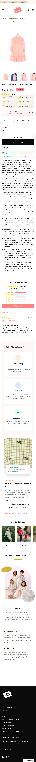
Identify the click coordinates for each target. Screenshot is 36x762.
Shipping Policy (7, 722)
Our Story (5, 704)
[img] (6, 318)
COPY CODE (29, 112)
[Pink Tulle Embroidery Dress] (6, 77)
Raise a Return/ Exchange (10, 732)
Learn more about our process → (15, 513)
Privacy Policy (6, 729)
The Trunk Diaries (7, 707)
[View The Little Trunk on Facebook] (7, 757)
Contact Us (5, 710)
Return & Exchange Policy (10, 719)
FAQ (3, 716)
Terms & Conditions (8, 726)
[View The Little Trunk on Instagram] (3, 757)
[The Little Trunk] (18, 10)
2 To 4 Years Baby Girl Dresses (15, 18)
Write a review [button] (18, 306)
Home (4, 18)
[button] (29, 10)
